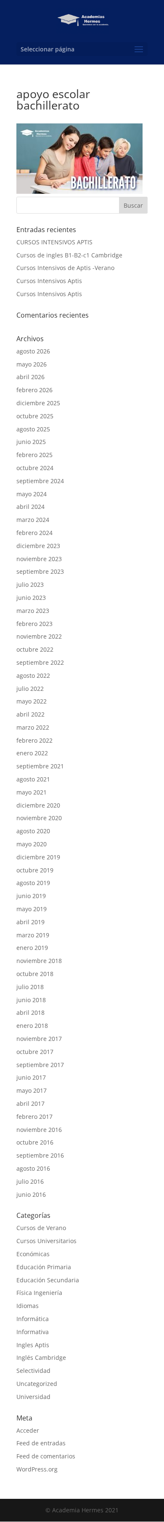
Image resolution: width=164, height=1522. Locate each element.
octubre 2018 (34, 974)
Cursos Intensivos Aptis (49, 281)
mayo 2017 (31, 1090)
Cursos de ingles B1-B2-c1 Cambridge (69, 255)
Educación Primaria (43, 1267)
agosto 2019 (33, 883)
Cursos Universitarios (46, 1241)
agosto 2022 (33, 675)
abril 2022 (30, 714)
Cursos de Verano (41, 1228)
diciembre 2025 (38, 403)
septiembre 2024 (40, 481)
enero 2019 (32, 948)
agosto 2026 (33, 351)
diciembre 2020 (38, 805)
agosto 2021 (33, 779)
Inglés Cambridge (41, 1357)
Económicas (33, 1254)
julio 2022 (30, 689)
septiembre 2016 (40, 1155)
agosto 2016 (33, 1168)
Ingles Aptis (32, 1345)
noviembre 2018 (39, 961)
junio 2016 (31, 1194)
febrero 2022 (34, 740)
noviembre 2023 (39, 559)
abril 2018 (30, 1012)
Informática (32, 1319)
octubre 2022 (34, 649)
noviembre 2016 (39, 1130)
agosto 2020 (33, 831)
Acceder (27, 1430)
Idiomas (27, 1306)
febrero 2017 (34, 1117)
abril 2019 (30, 922)
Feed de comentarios (45, 1456)
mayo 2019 (31, 909)
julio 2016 (30, 1181)
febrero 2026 (34, 390)
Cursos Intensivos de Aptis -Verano (65, 268)
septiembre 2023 (40, 571)
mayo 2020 (31, 844)
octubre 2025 (34, 416)
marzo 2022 (32, 727)
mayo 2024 (31, 494)
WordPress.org (37, 1469)
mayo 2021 (31, 792)
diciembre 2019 (38, 857)
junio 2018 (31, 1000)
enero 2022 (32, 753)
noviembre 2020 (39, 818)
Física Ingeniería (39, 1293)
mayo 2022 (31, 701)
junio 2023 (31, 598)
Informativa (32, 1332)
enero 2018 (32, 1026)
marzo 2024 (32, 520)
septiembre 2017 (40, 1065)
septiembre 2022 (40, 662)
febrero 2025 (34, 455)
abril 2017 (30, 1103)
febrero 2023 (34, 624)
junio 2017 (31, 1077)
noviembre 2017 (39, 1039)
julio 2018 (30, 987)
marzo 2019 (32, 935)
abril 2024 (30, 507)
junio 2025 (31, 442)
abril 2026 (30, 377)
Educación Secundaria (47, 1280)
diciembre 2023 (38, 546)
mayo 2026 (31, 364)
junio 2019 (31, 896)
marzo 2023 (32, 611)
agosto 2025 (33, 429)
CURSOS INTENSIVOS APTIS (54, 242)
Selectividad (33, 1371)
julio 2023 (30, 584)
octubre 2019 (34, 870)
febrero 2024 (34, 533)
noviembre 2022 (39, 636)
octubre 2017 (34, 1052)
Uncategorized (36, 1384)
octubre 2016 (34, 1142)
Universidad (33, 1397)
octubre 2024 (34, 468)
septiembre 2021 (40, 766)
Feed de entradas (41, 1443)
